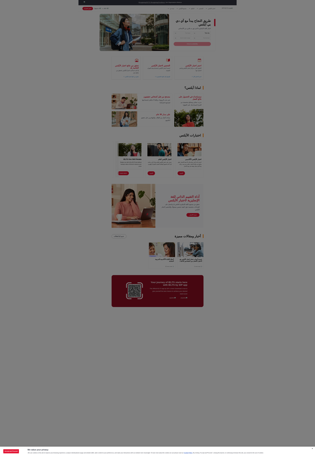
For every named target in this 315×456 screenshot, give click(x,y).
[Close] (312, 448)
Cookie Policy (188, 453)
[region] (157, 451)
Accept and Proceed (11, 451)
